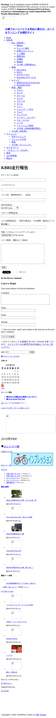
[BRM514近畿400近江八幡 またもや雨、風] (16, 497)
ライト (20, 106)
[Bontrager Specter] (16, 635)
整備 (13, 67)
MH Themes (41, 715)
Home (8, 37)
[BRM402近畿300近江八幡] (16, 531)
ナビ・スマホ (23, 120)
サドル (20, 104)
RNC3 (19, 72)
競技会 (20, 45)
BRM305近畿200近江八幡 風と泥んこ (19, 567)
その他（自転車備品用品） (29, 128)
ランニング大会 (18, 139)
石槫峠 (20, 59)
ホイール (21, 96)
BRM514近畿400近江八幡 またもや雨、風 (21, 500)
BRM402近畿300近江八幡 (15, 534)
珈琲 (8, 153)
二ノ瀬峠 (21, 54)
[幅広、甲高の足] (16, 669)
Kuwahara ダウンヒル (26, 77)
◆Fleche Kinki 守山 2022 (15, 399)
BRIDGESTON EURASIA (28, 83)
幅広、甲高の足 (11, 672)
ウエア (20, 112)
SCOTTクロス (23, 75)
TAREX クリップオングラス (16, 622)
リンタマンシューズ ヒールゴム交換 (19, 605)
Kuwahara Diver (23, 85)
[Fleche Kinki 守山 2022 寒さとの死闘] (16, 514)
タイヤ (20, 93)
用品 (13, 142)
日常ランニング (18, 136)
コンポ (20, 98)
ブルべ (20, 90)
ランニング (11, 134)
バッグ (20, 123)
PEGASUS (21, 70)
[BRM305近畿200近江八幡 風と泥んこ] (16, 564)
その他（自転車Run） (27, 64)
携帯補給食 (10, 482)
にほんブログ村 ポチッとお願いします (15, 408)
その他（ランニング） (21, 145)
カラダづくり (12, 147)
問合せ (9, 158)
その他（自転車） (19, 131)
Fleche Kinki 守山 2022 (13, 551)
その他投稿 (11, 156)
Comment (5, 293)
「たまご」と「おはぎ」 (17, 150)
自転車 (9, 40)
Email (3, 315)
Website (4, 322)
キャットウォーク (12, 478)
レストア (15, 80)
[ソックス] (16, 652)
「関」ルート (12, 587)
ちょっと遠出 (23, 48)
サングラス (22, 115)
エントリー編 (11, 446)
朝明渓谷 (21, 56)
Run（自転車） (18, 43)
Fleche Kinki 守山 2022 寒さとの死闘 (19, 517)
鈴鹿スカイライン (25, 51)
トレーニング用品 (25, 126)
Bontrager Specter (11, 639)
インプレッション (7, 591)
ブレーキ (21, 101)
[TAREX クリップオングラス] (16, 619)
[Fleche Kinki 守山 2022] (16, 548)
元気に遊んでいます (13, 474)
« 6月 (3, 388)
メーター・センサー (26, 117)
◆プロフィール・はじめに (10, 356)
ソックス (9, 655)
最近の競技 (5, 487)
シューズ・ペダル (25, 109)
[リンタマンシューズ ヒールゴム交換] (16, 602)
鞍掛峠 (20, 62)
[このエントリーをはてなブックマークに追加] (17, 272)
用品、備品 (16, 87)
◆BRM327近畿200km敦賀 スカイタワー (21, 397)
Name (3, 308)
